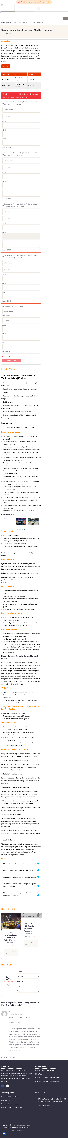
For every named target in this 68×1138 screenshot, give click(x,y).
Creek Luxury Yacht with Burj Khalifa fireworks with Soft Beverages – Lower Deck (20, 103)
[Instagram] (7, 1086)
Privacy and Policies (17, 1130)
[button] (38, 8)
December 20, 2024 (16, 1014)
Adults (4, 121)
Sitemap (26, 1128)
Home (3, 23)
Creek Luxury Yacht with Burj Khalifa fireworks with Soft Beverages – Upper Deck (20, 154)
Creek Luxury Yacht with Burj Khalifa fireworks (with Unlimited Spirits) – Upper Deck (21, 256)
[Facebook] (2, 1086)
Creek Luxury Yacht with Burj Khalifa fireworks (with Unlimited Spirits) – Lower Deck (21, 205)
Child (4, 130)
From (5, 946)
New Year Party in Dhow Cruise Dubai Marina (10, 937)
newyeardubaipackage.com (22, 1125)
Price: (4, 148)
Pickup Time (6, 315)
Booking (9, 23)
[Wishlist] (18, 915)
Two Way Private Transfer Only (14, 306)
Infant (4, 139)
